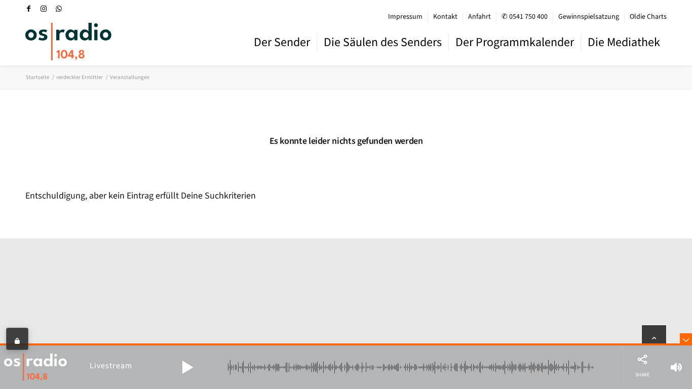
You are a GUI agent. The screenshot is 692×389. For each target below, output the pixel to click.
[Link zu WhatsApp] (58, 8)
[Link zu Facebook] (28, 8)
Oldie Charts (648, 17)
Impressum (405, 17)
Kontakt (445, 17)
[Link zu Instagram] (43, 8)
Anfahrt (479, 17)
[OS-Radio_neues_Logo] (68, 41)
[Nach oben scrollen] (654, 337)
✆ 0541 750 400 (525, 17)
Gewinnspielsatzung (588, 17)
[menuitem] (405, 17)
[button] (187, 367)
